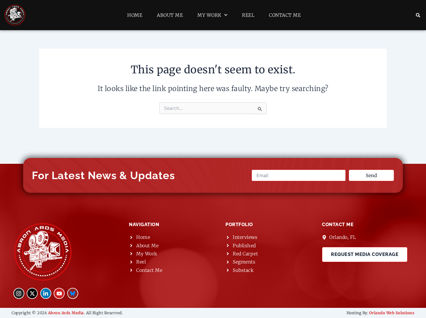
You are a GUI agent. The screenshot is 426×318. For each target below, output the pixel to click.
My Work (209, 15)
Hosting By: (381, 312)
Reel (248, 15)
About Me (170, 15)
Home (134, 15)
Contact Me (285, 15)
